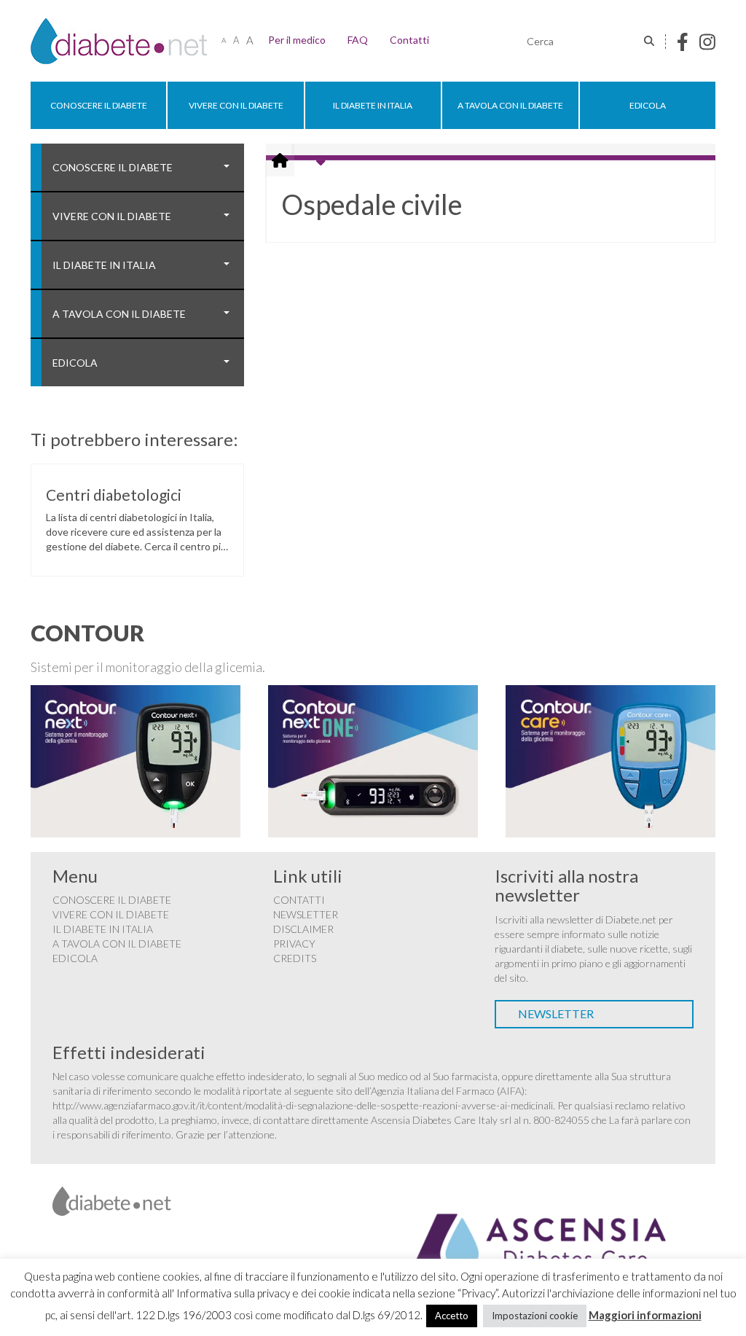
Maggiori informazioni (645, 1314)
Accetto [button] (451, 1315)
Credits (294, 958)
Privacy (294, 943)
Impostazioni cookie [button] (535, 1315)
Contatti (409, 40)
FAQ (358, 40)
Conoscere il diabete (98, 105)
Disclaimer (303, 929)
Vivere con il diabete (236, 105)
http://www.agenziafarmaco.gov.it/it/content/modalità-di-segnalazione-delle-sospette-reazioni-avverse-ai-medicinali (302, 1105)
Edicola (647, 105)
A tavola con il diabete (510, 105)
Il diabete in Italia (372, 105)
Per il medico (297, 40)
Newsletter (305, 914)
